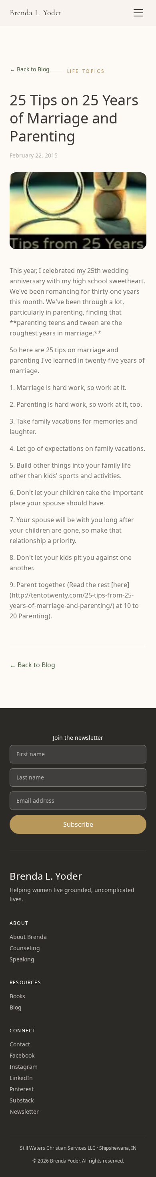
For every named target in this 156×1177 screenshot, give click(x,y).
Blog (16, 1007)
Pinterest (22, 1089)
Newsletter (24, 1111)
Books (17, 996)
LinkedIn (21, 1078)
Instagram (24, 1066)
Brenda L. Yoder (36, 13)
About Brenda (28, 937)
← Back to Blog (30, 69)
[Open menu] (138, 13)
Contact (20, 1044)
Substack (22, 1100)
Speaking (22, 959)
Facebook (22, 1055)
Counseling (25, 948)
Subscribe (78, 824)
